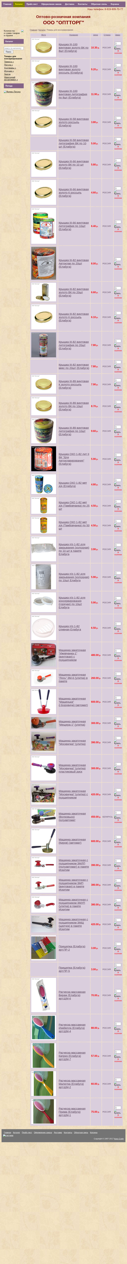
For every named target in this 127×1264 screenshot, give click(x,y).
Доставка (69, 4)
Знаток (7, 74)
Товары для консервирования (13, 57)
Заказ (117, 35)
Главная (7, 4)
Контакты (82, 4)
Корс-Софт (119, 1139)
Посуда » (8, 65)
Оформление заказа (51, 4)
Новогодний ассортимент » (11, 78)
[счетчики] (8, 1135)
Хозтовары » (10, 68)
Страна (107, 35)
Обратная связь (99, 4)
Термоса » (9, 62)
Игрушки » (9, 71)
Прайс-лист (32, 4)
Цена (95, 35)
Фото (43, 35)
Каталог (19, 4)
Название (73, 35)
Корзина (115, 4)
